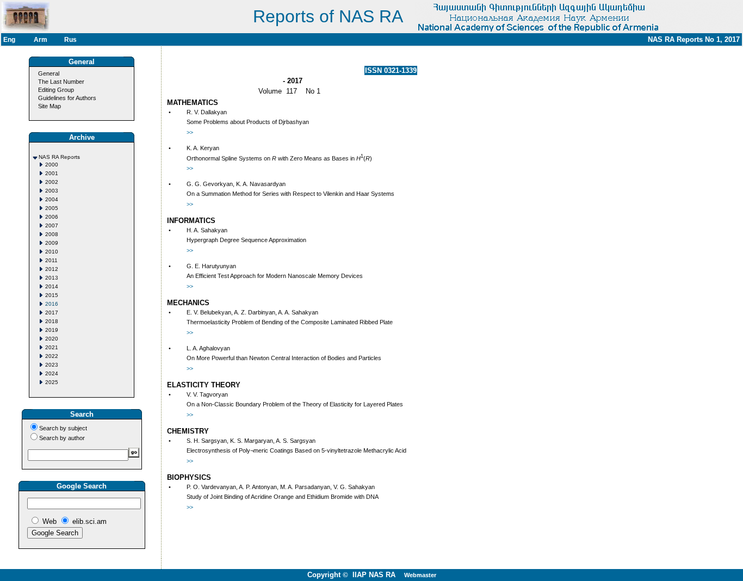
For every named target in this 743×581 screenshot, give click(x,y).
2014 (51, 286)
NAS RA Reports (59, 157)
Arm (40, 40)
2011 (51, 260)
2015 (51, 295)
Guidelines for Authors (67, 98)
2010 (51, 252)
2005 (51, 208)
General (48, 73)
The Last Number (61, 81)
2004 (51, 199)
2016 (51, 304)
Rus (70, 40)
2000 (51, 165)
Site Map (49, 106)
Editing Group (56, 89)
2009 (51, 243)
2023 (51, 365)
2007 (51, 225)
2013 (51, 278)
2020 (51, 339)
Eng (9, 40)
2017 (51, 313)
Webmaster (420, 575)
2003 (51, 191)
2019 (51, 330)
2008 (51, 234)
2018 (51, 321)
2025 (51, 382)
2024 (51, 373)
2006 (51, 217)
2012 (51, 269)
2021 (51, 347)
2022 (51, 356)
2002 (51, 182)
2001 (51, 173)
